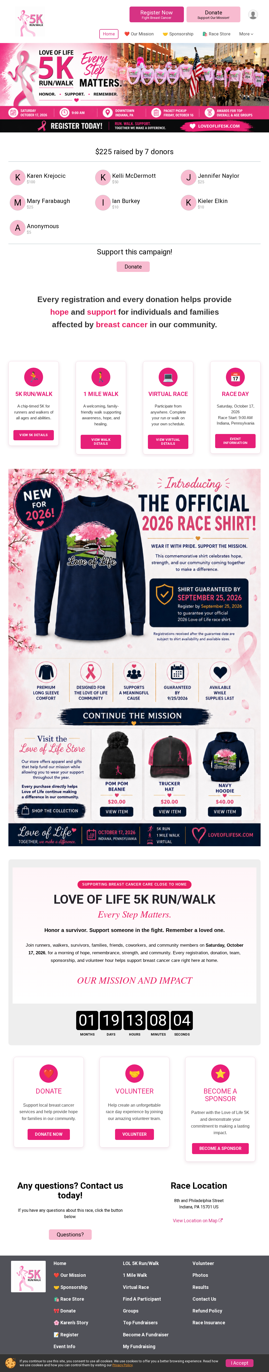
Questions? (70, 1234)
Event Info (64, 1346)
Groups (130, 1311)
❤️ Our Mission (139, 33)
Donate (213, 14)
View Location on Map (196, 1220)
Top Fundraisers (140, 1322)
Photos (200, 1275)
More (244, 33)
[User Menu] (253, 14)
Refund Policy (207, 1311)
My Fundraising (139, 1346)
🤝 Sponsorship (178, 33)
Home (109, 33)
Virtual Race (136, 1287)
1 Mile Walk (135, 1275)
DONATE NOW (49, 1134)
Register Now (156, 14)
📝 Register (66, 1334)
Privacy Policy (122, 1365)
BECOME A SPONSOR (220, 1148)
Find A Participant (142, 1299)
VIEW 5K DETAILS (33, 435)
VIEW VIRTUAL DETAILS (168, 442)
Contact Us (204, 1299)
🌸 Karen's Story (71, 1322)
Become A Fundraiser (146, 1334)
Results (201, 1287)
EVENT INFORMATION (235, 441)
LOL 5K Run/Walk (141, 1263)
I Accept (239, 1363)
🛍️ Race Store (216, 33)
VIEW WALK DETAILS (100, 442)
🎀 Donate (65, 1311)
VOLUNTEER (134, 1134)
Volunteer (203, 1263)
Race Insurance (209, 1322)
